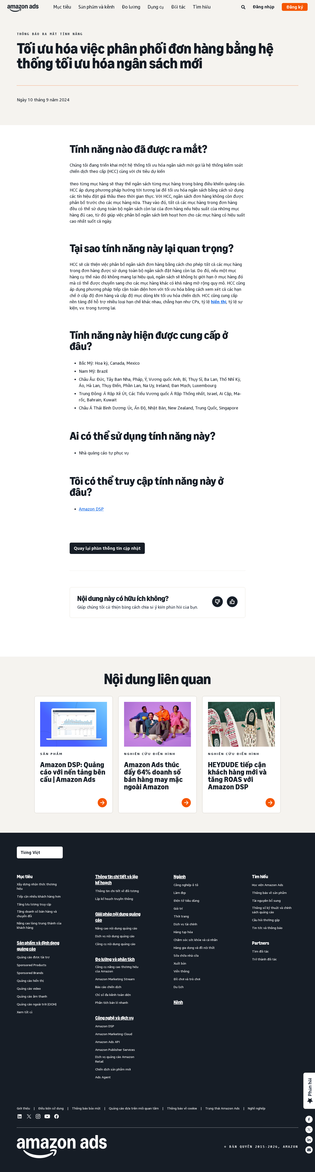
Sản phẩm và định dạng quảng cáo (38, 946)
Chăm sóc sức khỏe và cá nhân (195, 940)
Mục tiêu (62, 6)
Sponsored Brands (30, 973)
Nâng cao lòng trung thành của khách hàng (39, 925)
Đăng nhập (263, 6)
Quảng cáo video (29, 988)
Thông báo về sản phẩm (269, 893)
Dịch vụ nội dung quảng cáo (114, 936)
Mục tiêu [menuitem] (25, 876)
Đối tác (178, 6)
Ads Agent (103, 1077)
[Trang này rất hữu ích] (232, 602)
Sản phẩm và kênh (96, 6)
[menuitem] (40, 976)
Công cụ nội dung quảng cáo (115, 944)
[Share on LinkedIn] (309, 1139)
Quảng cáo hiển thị (30, 981)
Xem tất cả (24, 1012)
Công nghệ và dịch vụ (114, 1018)
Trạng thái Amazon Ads (222, 1108)
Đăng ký (294, 6)
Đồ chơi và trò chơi (187, 979)
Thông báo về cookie (182, 1108)
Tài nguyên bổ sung (266, 900)
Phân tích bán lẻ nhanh (111, 1002)
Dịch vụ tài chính (185, 924)
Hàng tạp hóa (183, 932)
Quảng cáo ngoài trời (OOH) (36, 1004)
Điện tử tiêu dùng (186, 900)
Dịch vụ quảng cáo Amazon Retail (114, 1059)
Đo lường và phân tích (115, 959)
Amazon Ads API (107, 1042)
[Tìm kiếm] (243, 7)
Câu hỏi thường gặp (266, 920)
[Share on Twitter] (309, 1129)
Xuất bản (180, 963)
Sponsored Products (31, 965)
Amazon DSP (91, 508)
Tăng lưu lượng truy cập (34, 904)
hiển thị (218, 301)
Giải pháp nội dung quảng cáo (117, 917)
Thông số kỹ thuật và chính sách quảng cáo (271, 910)
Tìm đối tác (260, 951)
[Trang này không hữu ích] (217, 602)
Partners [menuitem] (260, 943)
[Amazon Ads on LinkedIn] (19, 1117)
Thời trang (181, 916)
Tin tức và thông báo (267, 928)
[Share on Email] (309, 1150)
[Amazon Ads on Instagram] (38, 1117)
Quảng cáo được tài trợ (33, 957)
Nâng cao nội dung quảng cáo (116, 928)
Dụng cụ (156, 6)
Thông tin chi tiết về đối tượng (117, 891)
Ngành (180, 876)
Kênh (178, 1002)
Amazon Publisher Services (115, 1050)
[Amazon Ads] (19, 7)
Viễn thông (181, 971)
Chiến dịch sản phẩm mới (113, 1069)
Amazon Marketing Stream (115, 979)
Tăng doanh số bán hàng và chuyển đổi (37, 913)
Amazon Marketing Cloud (113, 1034)
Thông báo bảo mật (86, 1108)
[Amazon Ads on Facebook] (56, 1117)
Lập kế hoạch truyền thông (114, 899)
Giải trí (178, 908)
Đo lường (131, 6)
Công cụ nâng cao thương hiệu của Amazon (116, 969)
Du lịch (179, 987)
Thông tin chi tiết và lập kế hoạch (116, 879)
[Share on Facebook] (309, 1119)
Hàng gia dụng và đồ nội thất (194, 948)
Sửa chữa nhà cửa (186, 955)
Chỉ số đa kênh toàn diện (113, 995)
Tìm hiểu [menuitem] (260, 876)
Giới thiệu (23, 1108)
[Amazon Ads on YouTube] (47, 1117)
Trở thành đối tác (264, 959)
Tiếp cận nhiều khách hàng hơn (39, 896)
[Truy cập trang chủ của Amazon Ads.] (62, 1146)
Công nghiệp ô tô (186, 885)
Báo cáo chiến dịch (108, 987)
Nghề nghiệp (256, 1108)
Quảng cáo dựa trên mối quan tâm (134, 1108)
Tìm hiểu (202, 6)
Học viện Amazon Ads (267, 885)
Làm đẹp (180, 893)
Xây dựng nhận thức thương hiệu (37, 886)
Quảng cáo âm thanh (32, 996)
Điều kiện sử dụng (51, 1108)
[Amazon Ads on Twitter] (29, 1117)
